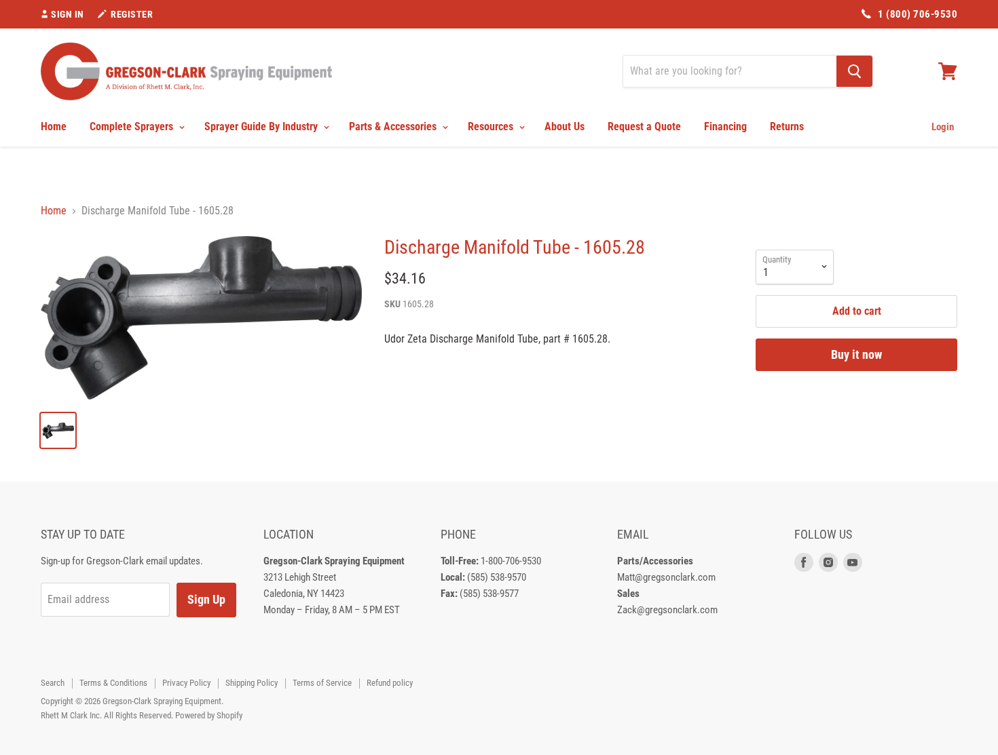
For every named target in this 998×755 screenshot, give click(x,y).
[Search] (854, 71)
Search (52, 683)
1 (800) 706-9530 (917, 14)
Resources (492, 126)
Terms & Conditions (113, 683)
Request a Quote (644, 126)
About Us (564, 126)
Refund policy (390, 683)
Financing (725, 126)
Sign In (67, 14)
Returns (787, 126)
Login (942, 127)
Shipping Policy (251, 683)
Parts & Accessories (394, 126)
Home (54, 126)
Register (132, 14)
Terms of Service (322, 683)
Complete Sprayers (133, 126)
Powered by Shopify (208, 715)
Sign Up (206, 599)
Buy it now (856, 354)
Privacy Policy (186, 683)
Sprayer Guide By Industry (262, 126)
